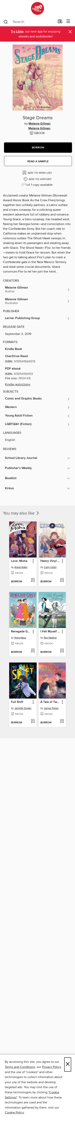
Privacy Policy (51, 1067)
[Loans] (60, 22)
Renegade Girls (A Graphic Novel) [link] (21, 631)
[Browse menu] (68, 21)
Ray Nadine (50, 637)
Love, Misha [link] (19, 561)
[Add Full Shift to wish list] (32, 721)
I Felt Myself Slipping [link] (50, 631)
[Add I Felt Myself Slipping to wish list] (61, 651)
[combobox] (29, 22)
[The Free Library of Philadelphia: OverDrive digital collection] (37, 8)
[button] (38, 147)
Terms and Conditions (20, 1067)
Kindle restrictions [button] (17, 384)
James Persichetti (53, 708)
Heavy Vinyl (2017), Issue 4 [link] (50, 561)
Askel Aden (20, 567)
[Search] (5, 21)
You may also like (19, 513)
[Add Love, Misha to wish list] (32, 580)
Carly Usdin (50, 567)
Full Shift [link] (17, 702)
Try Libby (17, 32)
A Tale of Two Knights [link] (50, 702)
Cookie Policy (14, 1112)
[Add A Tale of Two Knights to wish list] (61, 721)
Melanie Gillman (40, 124)
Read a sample (38, 161)
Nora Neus (20, 637)
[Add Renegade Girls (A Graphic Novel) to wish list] (32, 651)
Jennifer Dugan (22, 708)
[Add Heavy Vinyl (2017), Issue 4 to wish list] (61, 580)
